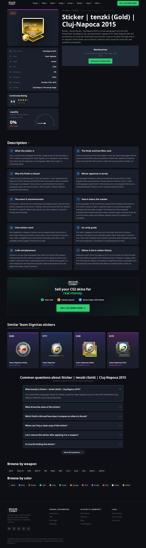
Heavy (61, 3)
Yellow (127, 485)
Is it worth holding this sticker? (40, 444)
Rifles (44, 3)
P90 (45, 471)
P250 (29, 471)
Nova (76, 471)
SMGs (52, 3)
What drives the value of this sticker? (42, 407)
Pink (86, 485)
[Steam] (19, 528)
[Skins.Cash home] (12, 3)
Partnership (85, 513)
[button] (32, 27)
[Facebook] (9, 528)
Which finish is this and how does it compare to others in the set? (56, 416)
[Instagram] (23, 528)
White (117, 485)
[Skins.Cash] (26, 510)
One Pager (53, 520)
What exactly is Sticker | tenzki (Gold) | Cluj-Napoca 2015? (52, 389)
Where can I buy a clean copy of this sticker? (46, 425)
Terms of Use (117, 517)
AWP (60, 471)
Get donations (86, 524)
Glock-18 (20, 471)
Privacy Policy (117, 513)
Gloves (79, 3)
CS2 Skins (66, 10)
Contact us (116, 520)
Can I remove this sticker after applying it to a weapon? (51, 435)
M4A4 (53, 471)
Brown (33, 485)
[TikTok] (28, 528)
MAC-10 (37, 471)
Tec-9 (68, 471)
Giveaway (52, 524)
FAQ (50, 517)
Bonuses (84, 517)
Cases (88, 3)
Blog (82, 520)
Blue (23, 485)
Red (106, 485)
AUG (83, 471)
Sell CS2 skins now (128, 3)
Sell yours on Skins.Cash (100, 61)
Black (13, 485)
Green (64, 485)
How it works (54, 513)
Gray (54, 485)
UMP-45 (101, 471)
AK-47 (11, 471)
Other (97, 3)
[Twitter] (14, 528)
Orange (75, 485)
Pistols (35, 3)
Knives (70, 3)
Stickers (75, 10)
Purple (96, 485)
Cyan (44, 485)
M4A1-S (92, 471)
